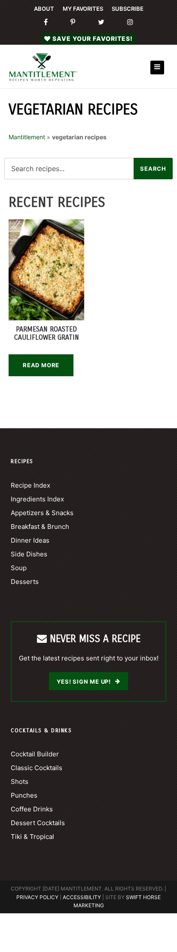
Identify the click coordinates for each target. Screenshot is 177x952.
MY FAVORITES (83, 8)
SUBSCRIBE (127, 8)
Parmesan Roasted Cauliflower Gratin (46, 333)
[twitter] (101, 22)
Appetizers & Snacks (42, 513)
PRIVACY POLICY (37, 897)
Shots (19, 781)
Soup (19, 568)
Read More (41, 365)
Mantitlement (27, 137)
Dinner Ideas (30, 540)
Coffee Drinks (32, 809)
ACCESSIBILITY (82, 897)
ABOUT (44, 8)
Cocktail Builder (35, 754)
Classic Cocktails (36, 768)
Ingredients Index (37, 499)
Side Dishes (29, 554)
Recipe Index (30, 485)
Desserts (25, 581)
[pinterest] (72, 22)
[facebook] (46, 22)
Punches (24, 795)
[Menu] (157, 67)
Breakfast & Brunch (40, 526)
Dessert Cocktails (38, 823)
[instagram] (130, 22)
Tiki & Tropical (32, 836)
